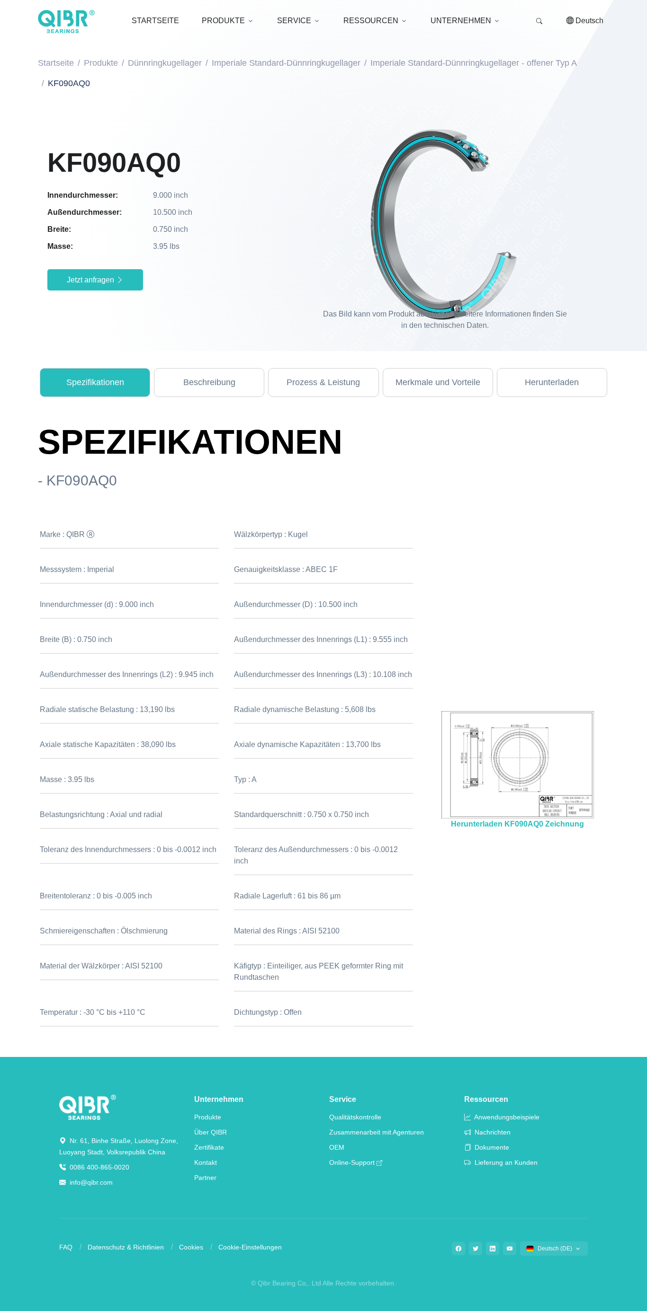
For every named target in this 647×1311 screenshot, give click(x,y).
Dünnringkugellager (165, 63)
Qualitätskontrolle (355, 1117)
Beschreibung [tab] (209, 382)
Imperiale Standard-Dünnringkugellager (286, 63)
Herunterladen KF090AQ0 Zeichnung (517, 824)
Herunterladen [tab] (552, 382)
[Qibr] (87, 1107)
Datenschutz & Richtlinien (126, 1247)
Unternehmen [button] (461, 21)
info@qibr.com (91, 1182)
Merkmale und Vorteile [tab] (437, 382)
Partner (205, 1177)
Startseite (56, 63)
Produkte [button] (223, 21)
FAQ (65, 1247)
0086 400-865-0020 (98, 1167)
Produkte (101, 63)
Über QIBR (210, 1132)
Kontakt (205, 1162)
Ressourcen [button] (370, 21)
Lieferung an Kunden (505, 1162)
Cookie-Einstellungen (250, 1247)
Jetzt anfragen (91, 280)
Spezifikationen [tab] (95, 382)
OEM (336, 1147)
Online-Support (352, 1162)
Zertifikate (209, 1147)
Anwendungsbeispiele (506, 1117)
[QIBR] (66, 22)
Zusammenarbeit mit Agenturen (376, 1132)
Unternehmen (218, 1099)
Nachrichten (492, 1132)
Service (342, 1099)
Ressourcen (486, 1099)
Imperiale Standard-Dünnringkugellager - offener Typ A (473, 63)
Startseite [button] (155, 21)
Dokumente (491, 1147)
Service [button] (294, 21)
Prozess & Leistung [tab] (323, 382)
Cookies (191, 1247)
